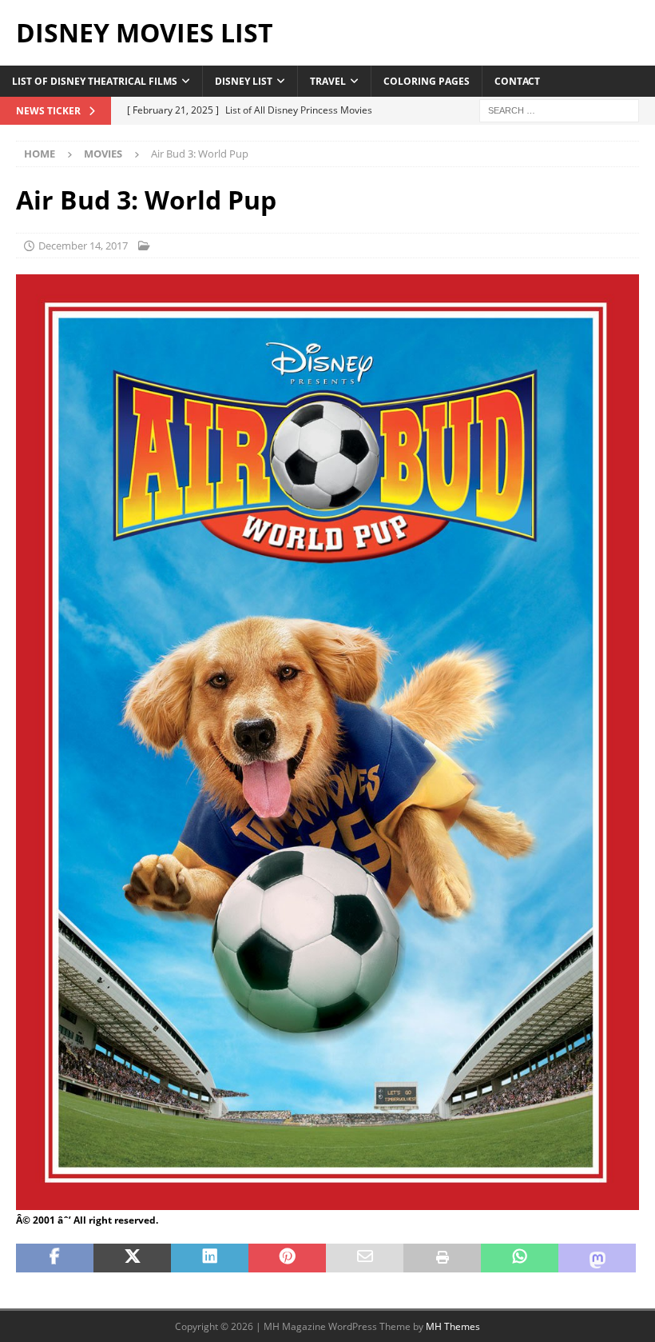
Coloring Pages (426, 81)
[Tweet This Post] (132, 1258)
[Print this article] (442, 1258)
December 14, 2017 (83, 245)
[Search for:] (559, 109)
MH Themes (453, 1326)
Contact (517, 81)
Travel (328, 81)
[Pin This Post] (287, 1258)
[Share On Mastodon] (597, 1258)
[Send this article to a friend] (364, 1258)
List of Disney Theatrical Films (94, 81)
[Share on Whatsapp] (519, 1258)
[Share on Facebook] (54, 1258)
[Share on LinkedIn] (209, 1258)
